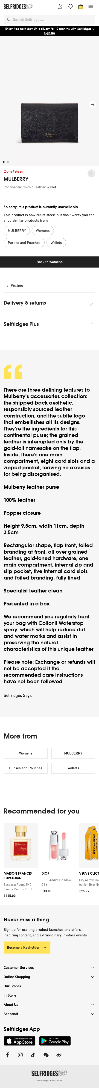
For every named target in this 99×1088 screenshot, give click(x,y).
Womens (25, 753)
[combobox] (53, 19)
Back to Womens (50, 262)
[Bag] (80, 6)
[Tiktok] (33, 1058)
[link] (20, 887)
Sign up (49, 33)
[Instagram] (20, 1058)
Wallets (17, 286)
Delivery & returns (25, 302)
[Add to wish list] (91, 173)
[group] (49, 864)
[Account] (60, 6)
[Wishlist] (70, 6)
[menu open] (90, 6)
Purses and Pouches (25, 768)
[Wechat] (46, 1058)
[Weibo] (59, 1058)
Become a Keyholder (23, 947)
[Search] (9, 19)
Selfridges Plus (21, 324)
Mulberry (14, 396)
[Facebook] (7, 1058)
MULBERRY (16, 179)
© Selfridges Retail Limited (49, 1080)
